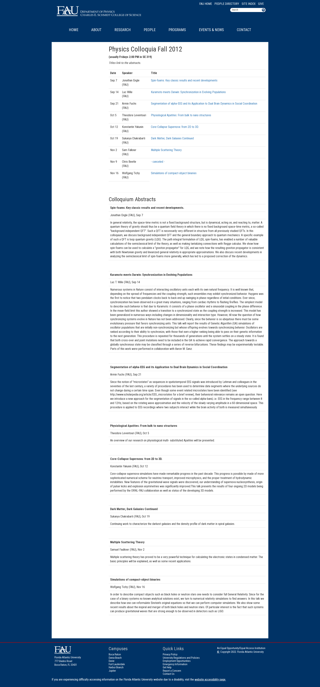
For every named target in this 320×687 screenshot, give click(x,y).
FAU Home (205, 4)
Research (122, 30)
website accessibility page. (210, 679)
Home (73, 30)
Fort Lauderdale (117, 664)
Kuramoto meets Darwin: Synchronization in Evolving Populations (188, 92)
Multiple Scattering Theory (166, 150)
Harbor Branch (116, 667)
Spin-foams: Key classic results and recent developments (184, 80)
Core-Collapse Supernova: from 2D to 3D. (175, 127)
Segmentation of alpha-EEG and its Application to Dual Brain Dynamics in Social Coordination (204, 103)
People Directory (226, 4)
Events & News (211, 30)
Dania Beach (115, 657)
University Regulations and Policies (181, 657)
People (150, 30)
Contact (244, 30)
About (96, 30)
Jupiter (112, 670)
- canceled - (158, 161)
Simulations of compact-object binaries (173, 173)
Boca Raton (115, 654)
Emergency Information (175, 664)
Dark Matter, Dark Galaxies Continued (172, 138)
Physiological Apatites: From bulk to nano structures (181, 115)
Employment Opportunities (177, 660)
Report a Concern (172, 670)
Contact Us (168, 673)
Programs (177, 30)
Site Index (249, 4)
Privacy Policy (170, 654)
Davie (111, 660)
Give (261, 4)
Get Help (167, 667)
